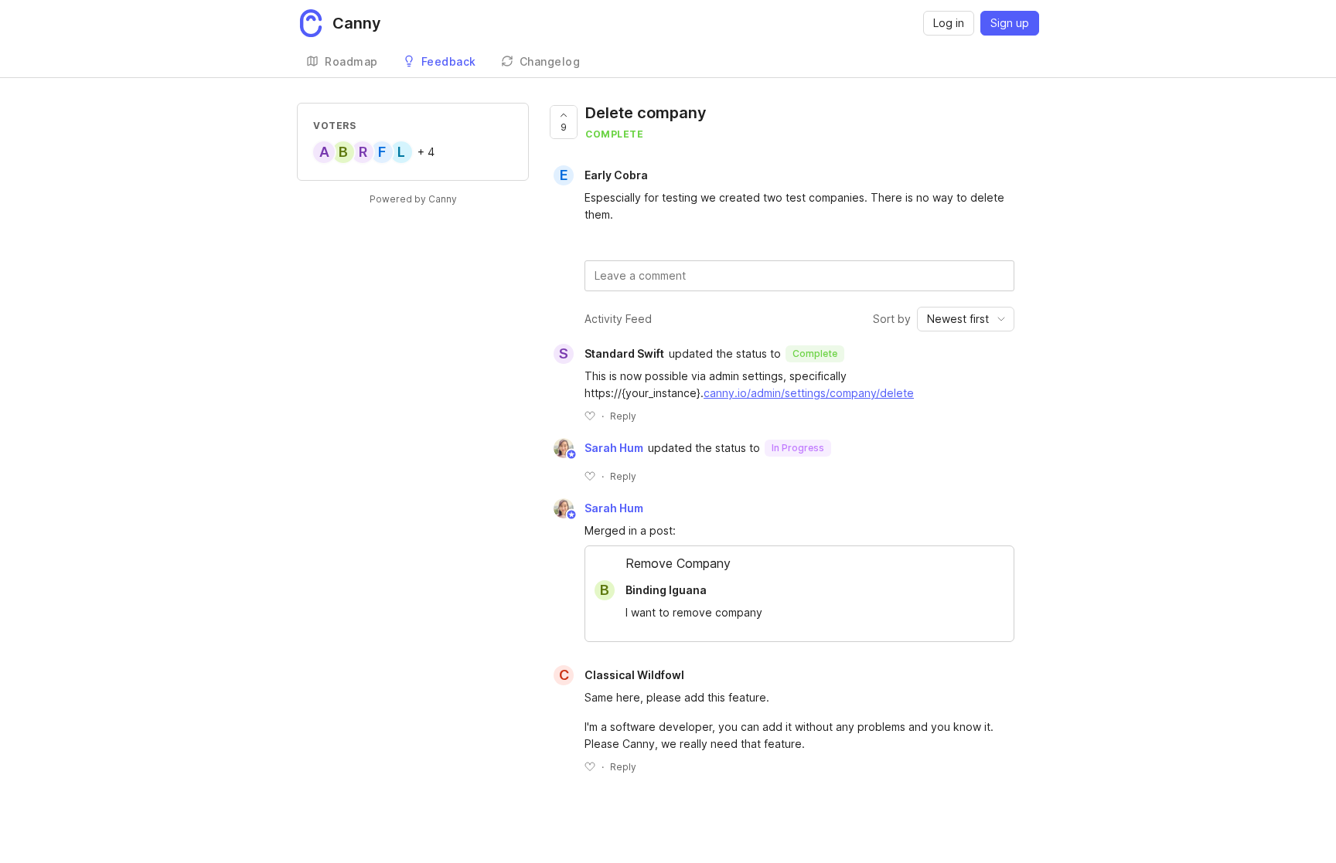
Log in (948, 22)
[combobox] (965, 319)
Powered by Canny (413, 199)
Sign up (1009, 22)
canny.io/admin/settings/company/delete (809, 392)
